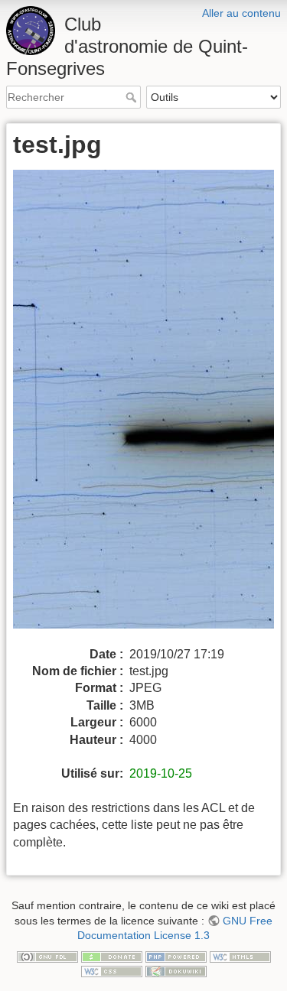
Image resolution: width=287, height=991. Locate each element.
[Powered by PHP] (176, 956)
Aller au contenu (241, 13)
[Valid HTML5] (240, 956)
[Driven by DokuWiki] (176, 970)
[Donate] (111, 956)
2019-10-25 (160, 773)
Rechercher (133, 97)
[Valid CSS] (111, 970)
